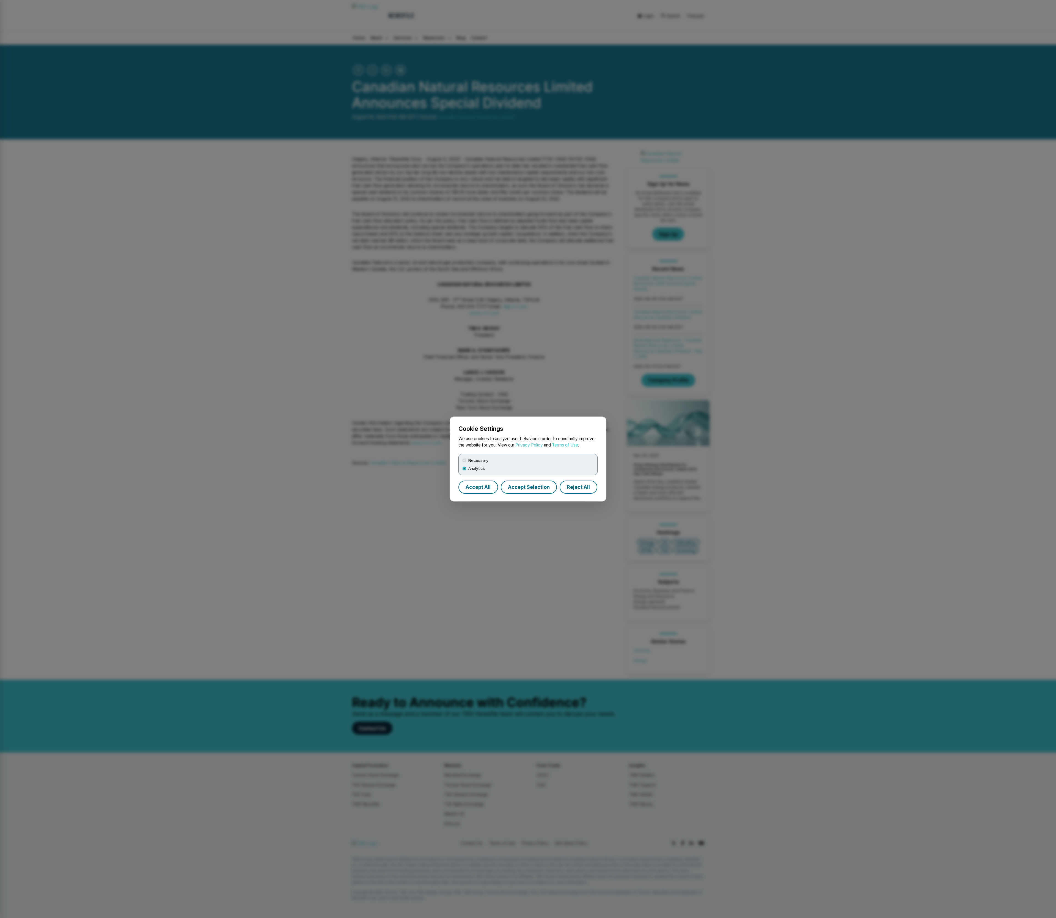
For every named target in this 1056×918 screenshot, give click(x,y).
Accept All (478, 487)
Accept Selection (529, 487)
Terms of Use (565, 445)
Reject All (578, 487)
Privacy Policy (529, 445)
